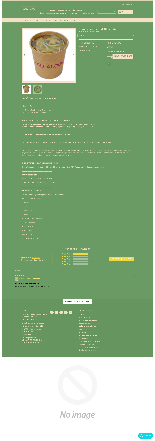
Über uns (77, 10)
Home (52, 10)
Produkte (39, 20)
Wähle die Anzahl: (116, 52)
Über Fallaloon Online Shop (53, 13)
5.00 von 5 (36, 258)
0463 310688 (31, 320)
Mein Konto (127, 5)
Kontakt (74, 13)
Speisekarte (64, 10)
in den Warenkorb (123, 56)
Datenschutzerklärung (89, 342)
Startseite (26, 20)
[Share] (109, 64)
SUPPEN (94, 47)
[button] (84, 32)
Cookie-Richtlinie (86, 345)
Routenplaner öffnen (88, 335)
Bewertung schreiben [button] (121, 259)
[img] (19, 275)
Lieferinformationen (88, 326)
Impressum (84, 338)
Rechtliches (88, 13)
